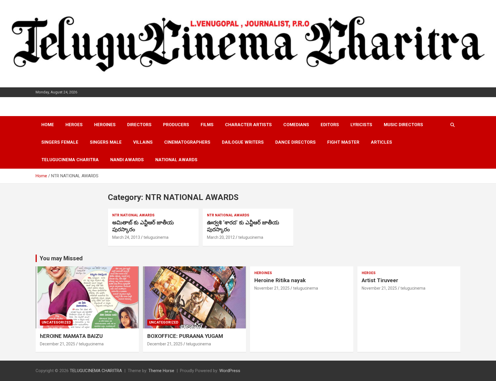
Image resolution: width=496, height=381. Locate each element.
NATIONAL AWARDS (176, 159)
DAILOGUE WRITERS (243, 142)
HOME (47, 124)
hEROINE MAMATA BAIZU (71, 336)
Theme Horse (161, 370)
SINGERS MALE (106, 142)
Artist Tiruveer (380, 280)
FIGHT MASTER (343, 142)
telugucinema (156, 237)
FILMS (207, 124)
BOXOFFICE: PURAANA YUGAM (185, 336)
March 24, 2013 (126, 237)
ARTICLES (381, 142)
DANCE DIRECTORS (295, 142)
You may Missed (61, 258)
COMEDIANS (296, 124)
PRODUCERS (176, 124)
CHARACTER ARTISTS (248, 124)
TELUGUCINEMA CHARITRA (70, 159)
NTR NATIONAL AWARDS (133, 215)
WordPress (229, 370)
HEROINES (105, 124)
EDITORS (330, 124)
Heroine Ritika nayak (280, 280)
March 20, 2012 (221, 237)
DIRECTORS (139, 124)
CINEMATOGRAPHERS (187, 142)
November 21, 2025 (272, 288)
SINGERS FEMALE (59, 142)
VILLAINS (143, 142)
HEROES (74, 124)
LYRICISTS (361, 124)
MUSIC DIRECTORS (403, 124)
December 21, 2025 (57, 344)
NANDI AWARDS (127, 159)
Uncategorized (56, 322)
